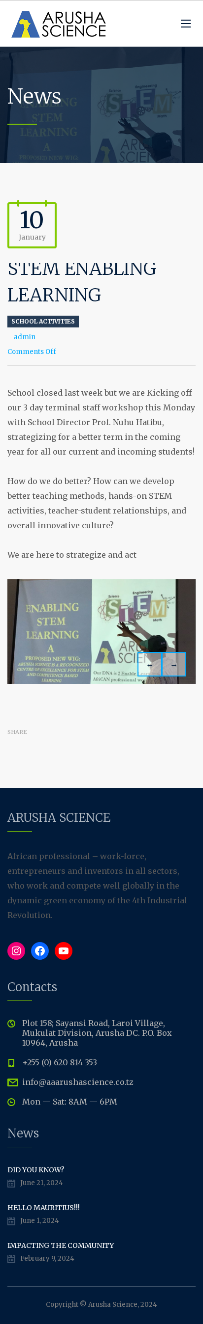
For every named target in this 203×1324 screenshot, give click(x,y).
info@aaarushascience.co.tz (78, 1082)
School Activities (43, 321)
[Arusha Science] (59, 23)
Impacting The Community (60, 1245)
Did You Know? (35, 1169)
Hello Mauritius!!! (43, 1207)
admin (24, 337)
